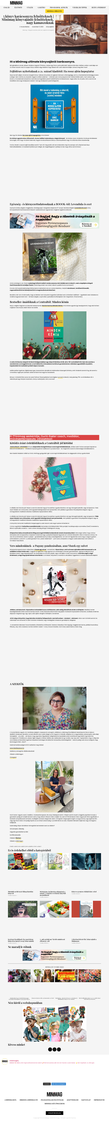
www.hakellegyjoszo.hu (17, 748)
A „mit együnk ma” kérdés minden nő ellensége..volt (52, 940)
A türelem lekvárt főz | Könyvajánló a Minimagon (84, 940)
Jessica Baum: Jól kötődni (19, 447)
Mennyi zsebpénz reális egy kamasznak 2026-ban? (43, 998)
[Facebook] (72, 3)
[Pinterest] (77, 3)
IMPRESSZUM (99, 1100)
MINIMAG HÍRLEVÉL (54, 11)
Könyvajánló (50, 27)
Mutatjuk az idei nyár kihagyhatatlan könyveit (20, 892)
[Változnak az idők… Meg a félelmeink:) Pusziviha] (94, 1074)
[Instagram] (81, 3)
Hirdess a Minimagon (29, 1100)
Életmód (18, 7)
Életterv (18, 838)
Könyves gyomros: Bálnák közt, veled (84, 892)
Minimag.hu (49, 967)
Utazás (30, 7)
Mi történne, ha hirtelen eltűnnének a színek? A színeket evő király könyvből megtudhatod (53, 893)
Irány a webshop (99, 7)
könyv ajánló (37, 846)
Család (6, 7)
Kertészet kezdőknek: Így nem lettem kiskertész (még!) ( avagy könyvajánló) (21, 940)
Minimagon (19, 841)
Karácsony (17, 846)
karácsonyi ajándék (27, 846)
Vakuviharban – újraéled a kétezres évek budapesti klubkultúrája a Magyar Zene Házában (66, 998)
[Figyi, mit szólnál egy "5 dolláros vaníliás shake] (68, 1074)
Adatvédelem (72, 1100)
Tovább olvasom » (12, 895)
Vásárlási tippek (80, 7)
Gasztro (41, 7)
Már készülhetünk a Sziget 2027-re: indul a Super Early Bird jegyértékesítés (90, 998)
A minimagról (11, 1100)
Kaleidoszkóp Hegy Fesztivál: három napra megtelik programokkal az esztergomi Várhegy (19, 998)
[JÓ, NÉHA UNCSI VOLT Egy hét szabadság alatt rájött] (14, 1074)
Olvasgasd (13, 757)
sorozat (60, 377)
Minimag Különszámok (55, 1103)
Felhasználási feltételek (52, 1100)
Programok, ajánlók (59, 7)
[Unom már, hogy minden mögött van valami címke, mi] (41, 1074)
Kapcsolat (86, 1100)
